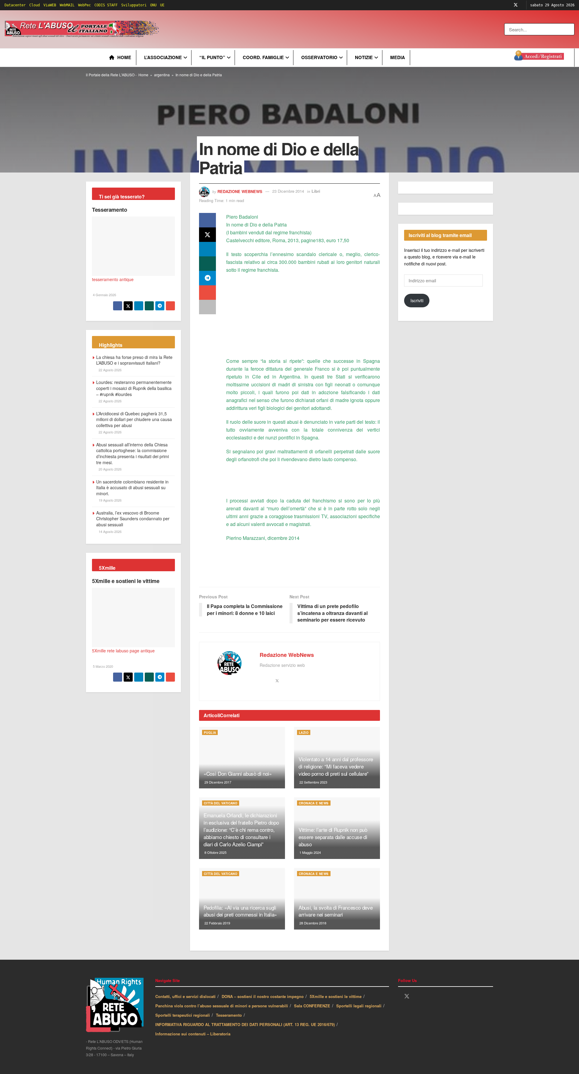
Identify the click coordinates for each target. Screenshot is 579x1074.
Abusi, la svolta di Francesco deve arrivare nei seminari (335, 911)
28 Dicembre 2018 (312, 922)
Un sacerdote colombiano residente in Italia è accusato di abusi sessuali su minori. (132, 487)
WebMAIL (67, 5)
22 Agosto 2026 (110, 369)
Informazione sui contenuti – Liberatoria (192, 1034)
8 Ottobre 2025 (215, 852)
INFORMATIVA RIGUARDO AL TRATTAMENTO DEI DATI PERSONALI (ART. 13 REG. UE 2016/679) (245, 1024)
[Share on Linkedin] (207, 249)
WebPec (84, 5)
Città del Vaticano (220, 803)
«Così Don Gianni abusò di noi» (238, 773)
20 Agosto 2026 (110, 469)
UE (162, 5)
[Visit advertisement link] (282, 29)
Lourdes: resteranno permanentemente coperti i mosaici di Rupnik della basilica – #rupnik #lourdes (134, 388)
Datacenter (15, 5)
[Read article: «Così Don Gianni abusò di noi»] (242, 757)
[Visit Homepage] (83, 29)
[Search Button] (570, 29)
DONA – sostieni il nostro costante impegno (263, 996)
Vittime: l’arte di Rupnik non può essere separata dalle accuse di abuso (333, 837)
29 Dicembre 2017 (217, 782)
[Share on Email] (207, 292)
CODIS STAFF (106, 5)
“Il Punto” (212, 57)
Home (124, 57)
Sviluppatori (134, 5)
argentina (162, 74)
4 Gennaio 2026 (104, 294)
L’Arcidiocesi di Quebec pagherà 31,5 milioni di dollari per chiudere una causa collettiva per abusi (134, 419)
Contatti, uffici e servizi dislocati (185, 996)
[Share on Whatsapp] (207, 263)
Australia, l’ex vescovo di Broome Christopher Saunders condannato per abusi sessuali (132, 518)
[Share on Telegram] (207, 278)
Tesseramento (109, 210)
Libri (316, 191)
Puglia (210, 732)
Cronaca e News (314, 803)
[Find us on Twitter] (516, 5)
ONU (153, 5)
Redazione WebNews (239, 191)
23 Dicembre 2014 (288, 191)
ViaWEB (49, 5)
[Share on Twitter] (207, 234)
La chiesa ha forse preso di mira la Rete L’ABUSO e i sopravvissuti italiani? (134, 360)
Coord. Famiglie (263, 57)
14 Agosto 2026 (110, 531)
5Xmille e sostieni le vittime (126, 581)
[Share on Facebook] (207, 220)
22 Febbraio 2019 (217, 922)
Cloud (34, 5)
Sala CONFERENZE (312, 1006)
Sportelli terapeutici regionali (182, 1015)
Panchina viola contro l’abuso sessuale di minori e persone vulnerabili (221, 1006)
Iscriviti (416, 300)
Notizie (364, 57)
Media (397, 57)
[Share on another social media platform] (207, 307)
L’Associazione (163, 57)
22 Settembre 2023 (313, 782)
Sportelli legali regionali (358, 1006)
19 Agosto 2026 (110, 500)
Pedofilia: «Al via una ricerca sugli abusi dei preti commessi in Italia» (240, 911)
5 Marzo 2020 (102, 666)
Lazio (303, 732)
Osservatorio (319, 57)
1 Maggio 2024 (310, 852)
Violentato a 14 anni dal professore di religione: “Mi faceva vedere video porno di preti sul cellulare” (336, 766)
